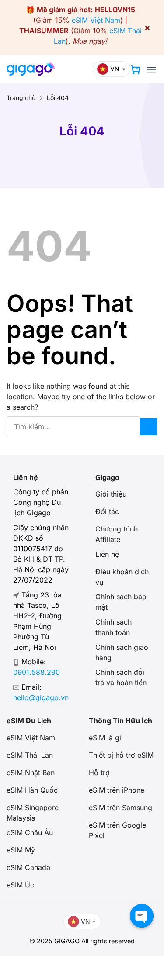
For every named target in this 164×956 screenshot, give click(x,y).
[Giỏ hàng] (135, 69)
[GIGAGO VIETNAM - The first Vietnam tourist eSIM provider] (31, 69)
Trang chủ (21, 97)
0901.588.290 (36, 672)
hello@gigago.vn (41, 697)
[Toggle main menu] (151, 70)
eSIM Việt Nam (96, 20)
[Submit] (148, 426)
